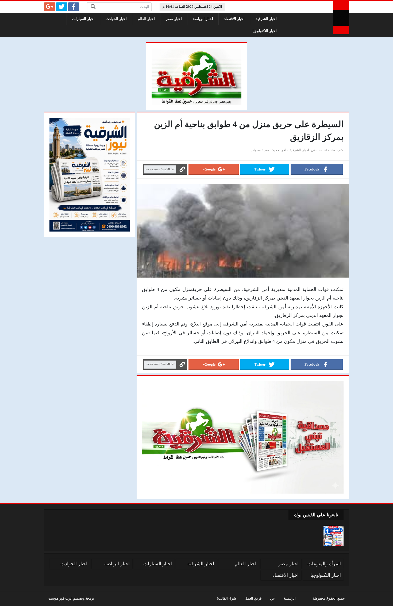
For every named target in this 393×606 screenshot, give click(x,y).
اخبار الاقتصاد (234, 19)
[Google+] (49, 6)
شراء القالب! (226, 598)
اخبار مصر (174, 19)
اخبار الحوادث (116, 19)
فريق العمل (253, 598)
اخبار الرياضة (203, 19)
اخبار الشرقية (266, 19)
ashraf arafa (327, 150)
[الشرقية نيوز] (341, 17)
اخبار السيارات (83, 19)
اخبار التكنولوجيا (264, 31)
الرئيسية (289, 598)
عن (272, 598)
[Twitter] (61, 6)
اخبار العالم (146, 19)
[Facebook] (73, 6)
